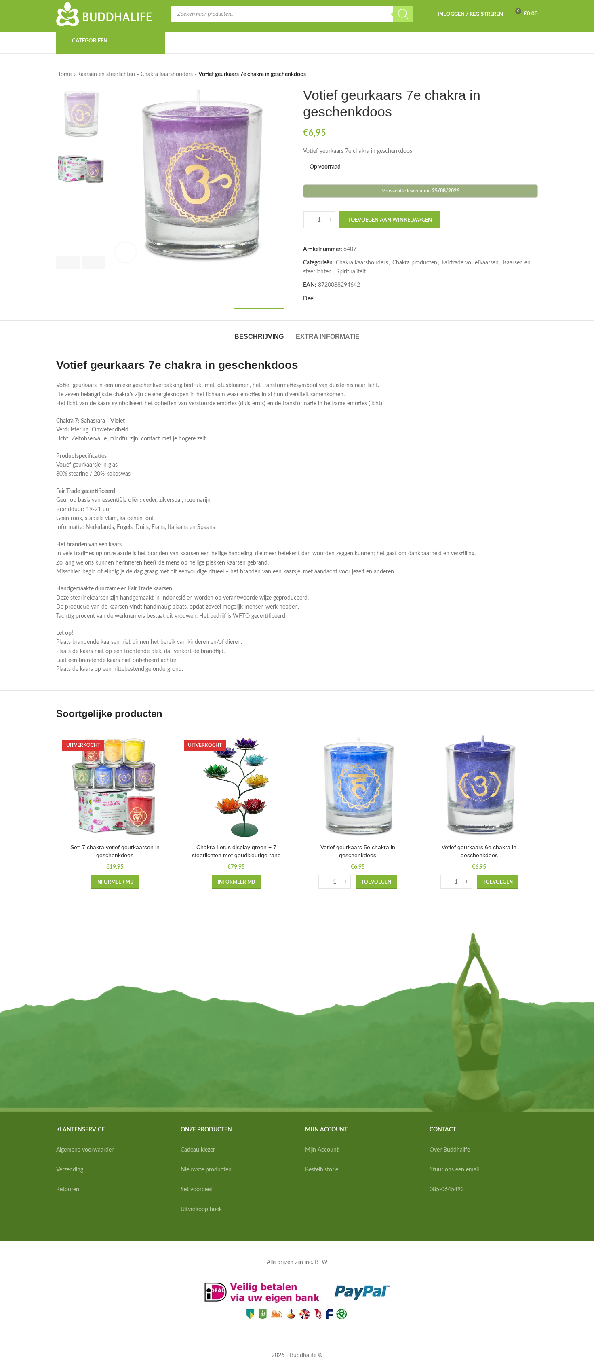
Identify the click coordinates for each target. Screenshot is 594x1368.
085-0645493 (447, 1190)
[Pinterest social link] (350, 299)
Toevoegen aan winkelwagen (390, 220)
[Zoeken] (403, 14)
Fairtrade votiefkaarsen (470, 263)
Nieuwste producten (206, 1170)
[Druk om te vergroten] (126, 252)
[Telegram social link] (379, 299)
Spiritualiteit (351, 272)
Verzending (69, 1170)
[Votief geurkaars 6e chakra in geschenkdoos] (479, 787)
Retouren (67, 1190)
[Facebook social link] (321, 299)
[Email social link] (340, 299)
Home (64, 74)
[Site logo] (104, 14)
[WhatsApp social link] (369, 299)
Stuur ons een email (454, 1170)
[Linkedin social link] (359, 299)
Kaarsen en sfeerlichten (106, 74)
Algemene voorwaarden (85, 1150)
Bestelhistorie (321, 1170)
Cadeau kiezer (198, 1150)
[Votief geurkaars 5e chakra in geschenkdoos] (358, 787)
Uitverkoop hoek (201, 1209)
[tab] (259, 332)
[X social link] (330, 299)
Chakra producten (414, 263)
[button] (68, 262)
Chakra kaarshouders (167, 74)
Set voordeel (196, 1190)
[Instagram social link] (443, 1214)
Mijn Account (322, 1150)
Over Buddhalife (450, 1150)
